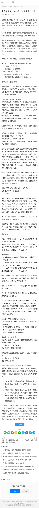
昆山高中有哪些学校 (31, 440)
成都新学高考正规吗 (9, 473)
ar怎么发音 (6, 450)
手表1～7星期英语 (8, 463)
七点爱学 (19, 2)
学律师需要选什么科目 (10, 470)
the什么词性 (20, 463)
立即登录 (15, 491)
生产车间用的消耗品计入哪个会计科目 (19, 11)
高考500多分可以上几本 (23, 460)
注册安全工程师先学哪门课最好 (21, 450)
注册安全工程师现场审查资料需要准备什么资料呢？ (10, 441)
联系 (19, 503)
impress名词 (26, 453)
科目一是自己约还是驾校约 (11, 453)
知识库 (16, 7)
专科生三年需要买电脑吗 (11, 466)
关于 (23, 503)
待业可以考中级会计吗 (27, 466)
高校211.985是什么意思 (26, 470)
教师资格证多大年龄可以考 (11, 456)
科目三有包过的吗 (8, 460)
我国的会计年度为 (23, 473)
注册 (25, 491)
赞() (12, 14)
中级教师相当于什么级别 (29, 456)
